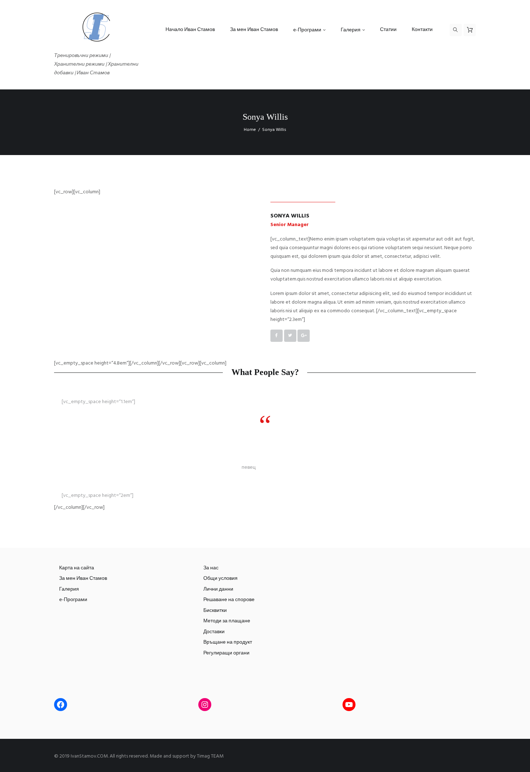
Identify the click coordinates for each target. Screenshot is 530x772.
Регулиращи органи (226, 653)
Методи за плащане (226, 621)
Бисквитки (215, 610)
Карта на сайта (76, 568)
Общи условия (220, 578)
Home (250, 130)
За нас (210, 568)
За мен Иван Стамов (83, 578)
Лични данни (218, 589)
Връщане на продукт (227, 642)
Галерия (69, 589)
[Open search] (456, 30)
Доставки (214, 632)
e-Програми (73, 600)
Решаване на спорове (229, 600)
